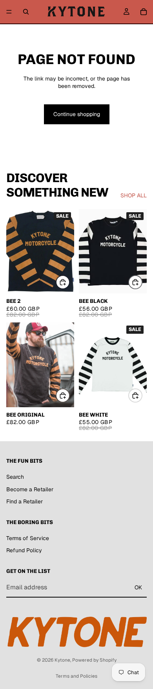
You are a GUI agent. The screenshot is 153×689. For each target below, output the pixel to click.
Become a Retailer (29, 489)
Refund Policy (24, 550)
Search (15, 476)
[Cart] (143, 11)
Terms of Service (27, 538)
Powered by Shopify (94, 660)
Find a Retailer (24, 501)
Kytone (62, 660)
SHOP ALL (133, 195)
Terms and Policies (76, 676)
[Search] (26, 11)
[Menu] (9, 12)
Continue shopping (76, 114)
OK (138, 587)
